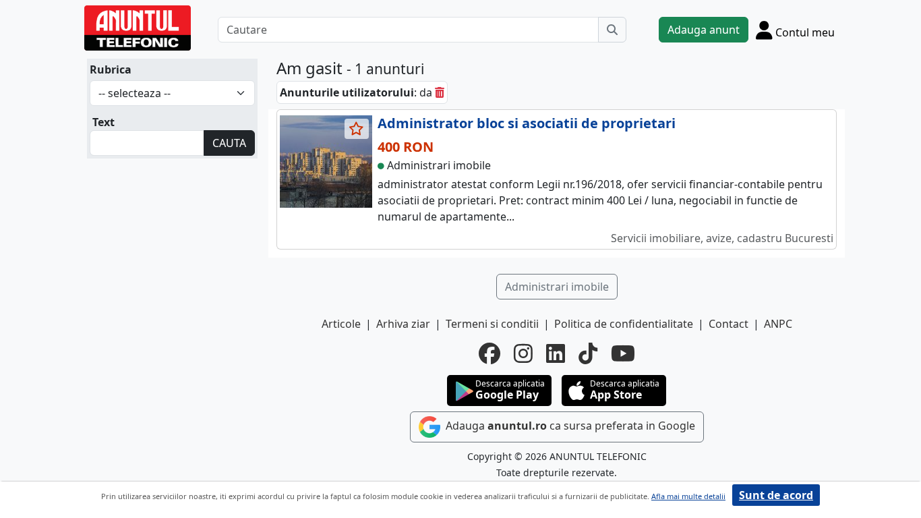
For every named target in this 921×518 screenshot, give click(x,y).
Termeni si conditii (492, 323)
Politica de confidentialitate (623, 323)
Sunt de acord (776, 495)
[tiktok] (587, 353)
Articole (341, 323)
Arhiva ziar (403, 323)
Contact (728, 323)
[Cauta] (612, 29)
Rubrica (110, 69)
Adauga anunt (703, 29)
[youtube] (623, 353)
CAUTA (229, 143)
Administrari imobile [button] (557, 286)
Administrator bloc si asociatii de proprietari (527, 123)
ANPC (778, 323)
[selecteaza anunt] (357, 129)
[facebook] (489, 353)
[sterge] (439, 92)
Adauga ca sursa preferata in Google (569, 425)
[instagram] (523, 353)
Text (103, 122)
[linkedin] (555, 353)
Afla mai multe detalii (688, 496)
